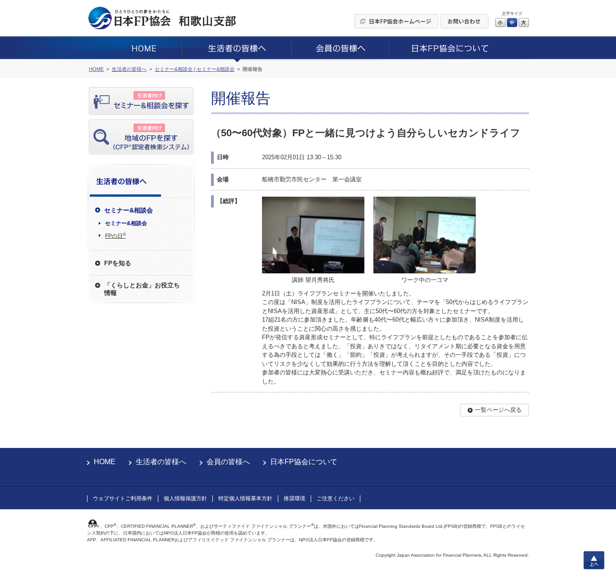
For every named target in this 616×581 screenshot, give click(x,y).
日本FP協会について (303, 462)
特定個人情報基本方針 (245, 498)
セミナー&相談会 (126, 223)
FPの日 (115, 235)
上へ (594, 560)
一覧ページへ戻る (498, 409)
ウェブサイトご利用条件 (122, 498)
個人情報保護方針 (185, 498)
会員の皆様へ (228, 462)
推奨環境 (294, 498)
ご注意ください (335, 498)
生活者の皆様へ (161, 462)
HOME (104, 462)
